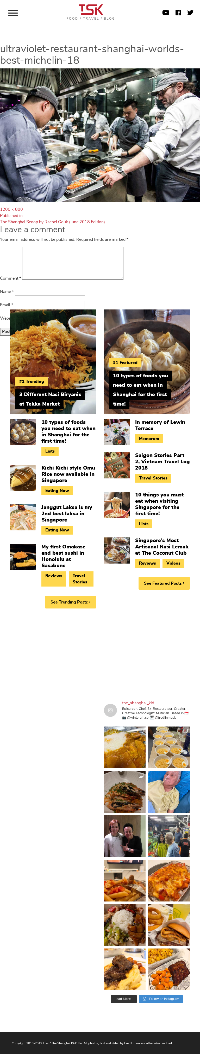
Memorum (149, 439)
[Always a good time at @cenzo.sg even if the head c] (125, 792)
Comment (10, 278)
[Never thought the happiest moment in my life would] (169, 792)
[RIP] (125, 836)
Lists (50, 451)
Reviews (53, 576)
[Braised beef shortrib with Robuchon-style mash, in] (125, 969)
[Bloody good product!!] (169, 925)
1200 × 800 (11, 209)
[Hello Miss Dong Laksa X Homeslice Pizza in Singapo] (169, 747)
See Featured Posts (163, 583)
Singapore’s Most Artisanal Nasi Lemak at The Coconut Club (162, 547)
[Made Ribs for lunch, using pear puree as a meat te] (169, 969)
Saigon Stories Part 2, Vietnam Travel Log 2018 (162, 462)
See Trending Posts (70, 602)
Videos (173, 563)
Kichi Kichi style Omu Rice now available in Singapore (68, 474)
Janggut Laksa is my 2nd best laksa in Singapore (66, 514)
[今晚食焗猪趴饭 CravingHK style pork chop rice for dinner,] (169, 880)
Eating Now (57, 491)
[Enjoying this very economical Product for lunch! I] (125, 925)
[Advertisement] (100, 652)
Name (7, 292)
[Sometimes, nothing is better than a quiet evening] (125, 880)
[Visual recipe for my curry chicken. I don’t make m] (125, 747)
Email (6, 305)
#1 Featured (125, 363)
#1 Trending (31, 381)
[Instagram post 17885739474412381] (169, 836)
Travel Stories (80, 579)
